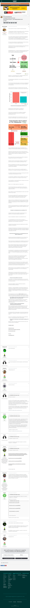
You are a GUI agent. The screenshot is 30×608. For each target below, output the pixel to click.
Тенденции (4, 576)
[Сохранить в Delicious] (3, 565)
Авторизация (3, 15)
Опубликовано (12, 26)
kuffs (5, 535)
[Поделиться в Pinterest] (6, 565)
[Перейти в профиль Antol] (4, 524)
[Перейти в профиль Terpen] (4, 450)
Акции (4, 582)
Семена (9, 577)
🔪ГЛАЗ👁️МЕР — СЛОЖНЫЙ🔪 (15, 5)
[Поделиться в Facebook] (1, 565)
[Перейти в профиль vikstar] (4, 417)
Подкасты (14, 579)
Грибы (9, 582)
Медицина (15, 21)
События (4, 580)
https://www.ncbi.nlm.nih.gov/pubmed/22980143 (15, 458)
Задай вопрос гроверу (10, 586)
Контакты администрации (24, 575)
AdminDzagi (7, 21)
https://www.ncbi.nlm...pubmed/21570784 (14, 508)
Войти (21, 558)
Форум (9, 576)
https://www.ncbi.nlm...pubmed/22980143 (14, 505)
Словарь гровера (4, 584)
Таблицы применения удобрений (5, 587)
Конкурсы (4, 581)
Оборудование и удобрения (10, 579)
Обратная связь (19, 601)
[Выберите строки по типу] (28, 24)
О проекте (14, 601)
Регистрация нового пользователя (8, 558)
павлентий (4, 346)
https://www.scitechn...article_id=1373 (14, 502)
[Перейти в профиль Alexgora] (4, 372)
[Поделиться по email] (4, 565)
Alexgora (4, 368)
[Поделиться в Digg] (2, 565)
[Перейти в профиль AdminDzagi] (2, 17)
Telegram (14, 575)
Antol (4, 521)
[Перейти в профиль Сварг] (4, 386)
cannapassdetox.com (11, 335)
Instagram (14, 578)
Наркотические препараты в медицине (14, 329)
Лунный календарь (9, 584)
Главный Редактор (23, 577)
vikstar (4, 414)
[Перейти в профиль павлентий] (4, 350)
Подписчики (25, 15)
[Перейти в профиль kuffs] (4, 539)
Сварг (4, 383)
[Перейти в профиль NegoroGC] (4, 475)
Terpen (4, 446)
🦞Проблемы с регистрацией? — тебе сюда (15, 3)
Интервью (4, 577)
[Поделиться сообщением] (28, 26)
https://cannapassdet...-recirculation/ (14, 511)
